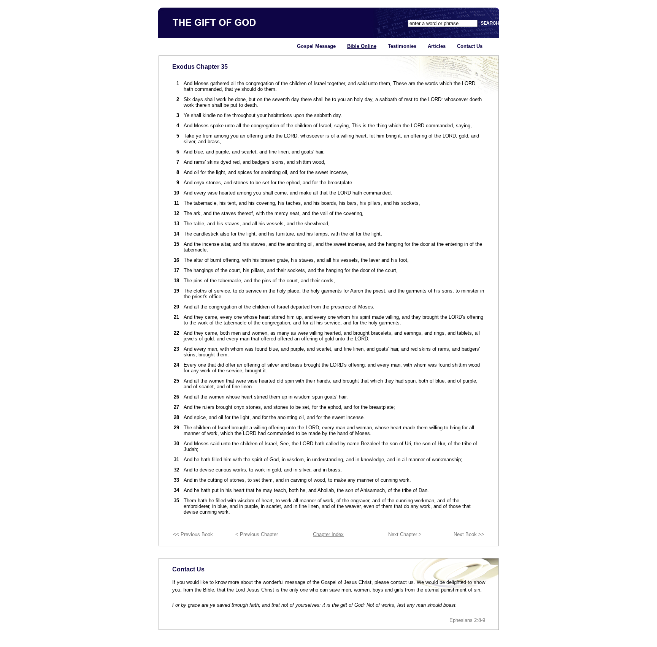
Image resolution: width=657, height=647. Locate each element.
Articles (437, 46)
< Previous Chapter (256, 534)
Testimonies (402, 46)
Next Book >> (469, 534)
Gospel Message (316, 46)
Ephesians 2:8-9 (467, 620)
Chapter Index (328, 534)
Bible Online (361, 46)
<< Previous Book (193, 534)
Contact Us (469, 46)
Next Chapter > (405, 534)
